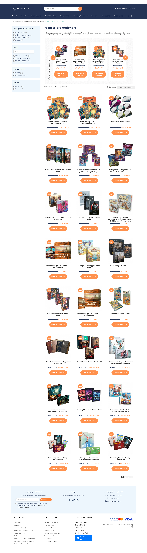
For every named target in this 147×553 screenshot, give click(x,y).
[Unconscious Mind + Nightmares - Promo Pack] (58, 395)
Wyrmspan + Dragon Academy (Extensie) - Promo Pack (120, 362)
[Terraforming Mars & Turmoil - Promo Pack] (58, 251)
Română (18, 89)
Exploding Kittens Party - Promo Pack (58, 458)
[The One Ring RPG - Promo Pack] (89, 203)
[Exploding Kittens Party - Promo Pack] (58, 443)
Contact (16, 525)
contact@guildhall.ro (114, 501)
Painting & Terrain (21, 37)
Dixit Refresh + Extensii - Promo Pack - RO (58, 122)
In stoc (17, 73)
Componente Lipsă (51, 541)
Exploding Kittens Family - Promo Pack (120, 458)
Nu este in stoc (20, 75)
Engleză (18, 86)
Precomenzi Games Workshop (24, 538)
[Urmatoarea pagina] (131, 477)
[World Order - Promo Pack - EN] (89, 347)
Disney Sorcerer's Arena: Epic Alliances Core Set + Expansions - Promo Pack (89, 171)
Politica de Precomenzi (22, 536)
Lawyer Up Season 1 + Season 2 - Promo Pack (58, 218)
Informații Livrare (50, 528)
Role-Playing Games (22, 35)
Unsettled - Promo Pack (120, 122)
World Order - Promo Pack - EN (89, 362)
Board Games (20, 32)
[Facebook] (69, 500)
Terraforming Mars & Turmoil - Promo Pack (58, 266)
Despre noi (18, 522)
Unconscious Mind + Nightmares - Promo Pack (58, 410)
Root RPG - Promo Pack (120, 314)
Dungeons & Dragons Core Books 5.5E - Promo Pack (61, 61)
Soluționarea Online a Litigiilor (24, 541)
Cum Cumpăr (49, 525)
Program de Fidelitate (52, 533)
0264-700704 (114, 498)
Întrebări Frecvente (51, 522)
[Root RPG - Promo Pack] (120, 299)
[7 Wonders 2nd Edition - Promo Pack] (58, 155)
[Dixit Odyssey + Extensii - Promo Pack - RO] (99, 51)
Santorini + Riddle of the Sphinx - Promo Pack (120, 410)
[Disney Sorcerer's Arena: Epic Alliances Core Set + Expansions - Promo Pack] (89, 155)
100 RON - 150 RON (21, 58)
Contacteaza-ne (85, 538)
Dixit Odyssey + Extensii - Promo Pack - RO (98, 61)
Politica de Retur (19, 533)
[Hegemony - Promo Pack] (120, 251)
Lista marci (48, 538)
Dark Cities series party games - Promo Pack (58, 362)
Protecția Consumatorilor (23, 544)
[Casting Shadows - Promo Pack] (89, 395)
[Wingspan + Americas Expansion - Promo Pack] (89, 443)
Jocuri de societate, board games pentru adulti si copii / (29, 21)
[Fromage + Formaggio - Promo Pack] (89, 251)
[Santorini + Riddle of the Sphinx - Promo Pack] (120, 395)
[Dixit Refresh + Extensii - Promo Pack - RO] (58, 107)
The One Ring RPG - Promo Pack (89, 218)
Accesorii (18, 40)
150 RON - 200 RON (22, 61)
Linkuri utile (50, 518)
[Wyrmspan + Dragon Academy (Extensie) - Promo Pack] (120, 347)
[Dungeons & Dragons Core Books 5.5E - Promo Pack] (61, 51)
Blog (130, 16)
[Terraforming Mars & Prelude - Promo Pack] (80, 51)
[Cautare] (80, 9)
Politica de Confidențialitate (23, 530)
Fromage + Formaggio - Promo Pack (89, 266)
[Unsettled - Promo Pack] (120, 107)
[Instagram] (78, 500)
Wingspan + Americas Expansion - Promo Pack (89, 458)
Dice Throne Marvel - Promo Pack (117, 61)
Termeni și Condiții (20, 528)
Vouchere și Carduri (51, 536)
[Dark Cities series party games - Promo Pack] (58, 347)
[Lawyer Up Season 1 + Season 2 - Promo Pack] (58, 203)
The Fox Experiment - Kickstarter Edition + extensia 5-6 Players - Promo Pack (120, 219)
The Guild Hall (21, 518)
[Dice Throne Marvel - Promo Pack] (117, 51)
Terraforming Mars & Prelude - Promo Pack (80, 61)
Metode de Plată (50, 530)
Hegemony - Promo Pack (120, 266)
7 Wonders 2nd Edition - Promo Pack (58, 170)
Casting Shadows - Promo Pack (89, 410)
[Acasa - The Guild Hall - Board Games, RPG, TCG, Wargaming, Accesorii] (23, 8)
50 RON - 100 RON (21, 56)
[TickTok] (73, 500)
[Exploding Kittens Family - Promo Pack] (120, 443)
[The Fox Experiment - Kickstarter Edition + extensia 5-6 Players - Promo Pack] (120, 203)
